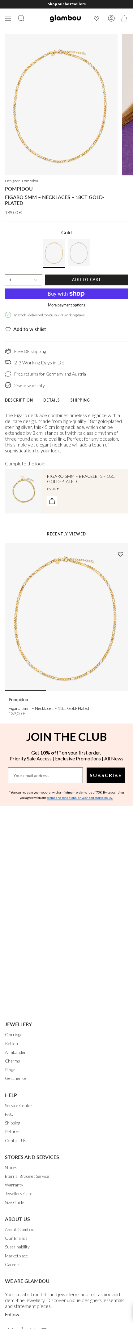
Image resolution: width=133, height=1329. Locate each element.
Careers (12, 1264)
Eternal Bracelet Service (27, 1176)
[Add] (52, 501)
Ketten (11, 1043)
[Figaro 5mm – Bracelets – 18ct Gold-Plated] (23, 491)
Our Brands (16, 1238)
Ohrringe (13, 1034)
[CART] (124, 18)
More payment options (66, 305)
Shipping (12, 1122)
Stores (11, 1167)
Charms (12, 1060)
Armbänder (15, 1052)
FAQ (9, 1114)
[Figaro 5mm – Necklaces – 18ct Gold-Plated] (66, 617)
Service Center (18, 1105)
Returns (12, 1131)
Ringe (10, 1069)
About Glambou (19, 1229)
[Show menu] (8, 18)
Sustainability (17, 1246)
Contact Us (15, 1140)
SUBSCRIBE (106, 775)
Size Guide (14, 1202)
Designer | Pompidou (21, 180)
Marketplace (16, 1255)
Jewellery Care (18, 1193)
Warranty (14, 1184)
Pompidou (19, 188)
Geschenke (15, 1078)
